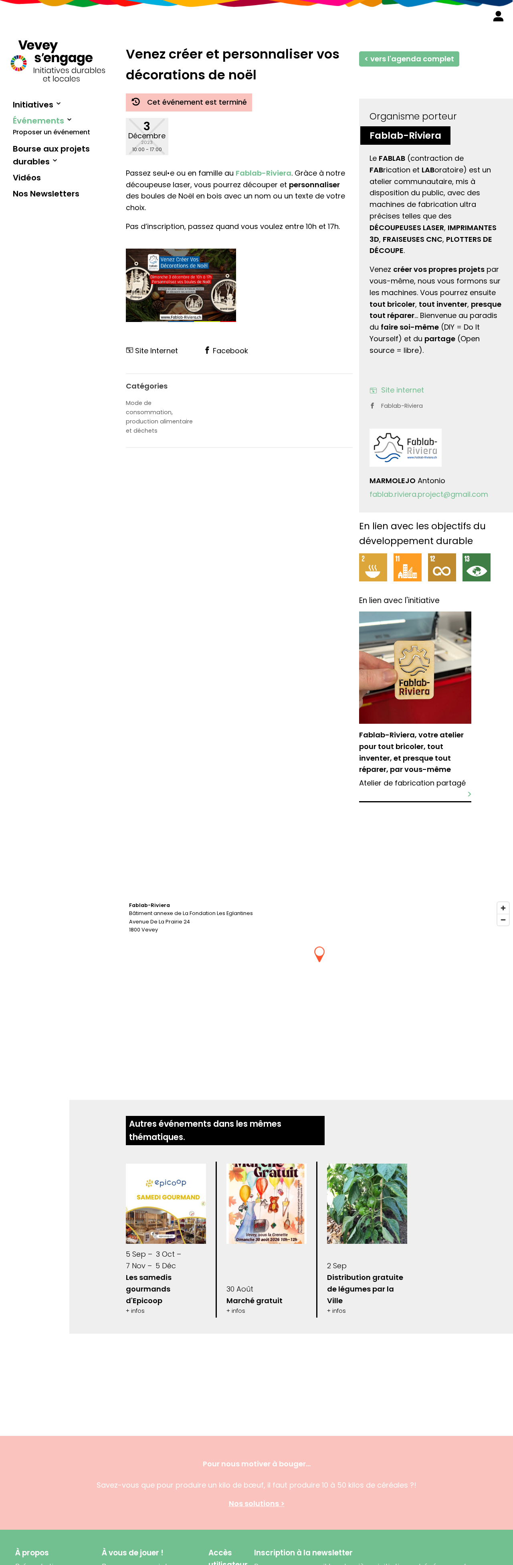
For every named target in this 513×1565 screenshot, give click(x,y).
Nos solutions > (257, 1503)
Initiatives (33, 104)
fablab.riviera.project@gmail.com (429, 494)
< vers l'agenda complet (409, 59)
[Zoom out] (503, 919)
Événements (38, 120)
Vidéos (27, 177)
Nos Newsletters (46, 193)
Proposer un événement (51, 132)
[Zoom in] (503, 908)
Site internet (402, 390)
